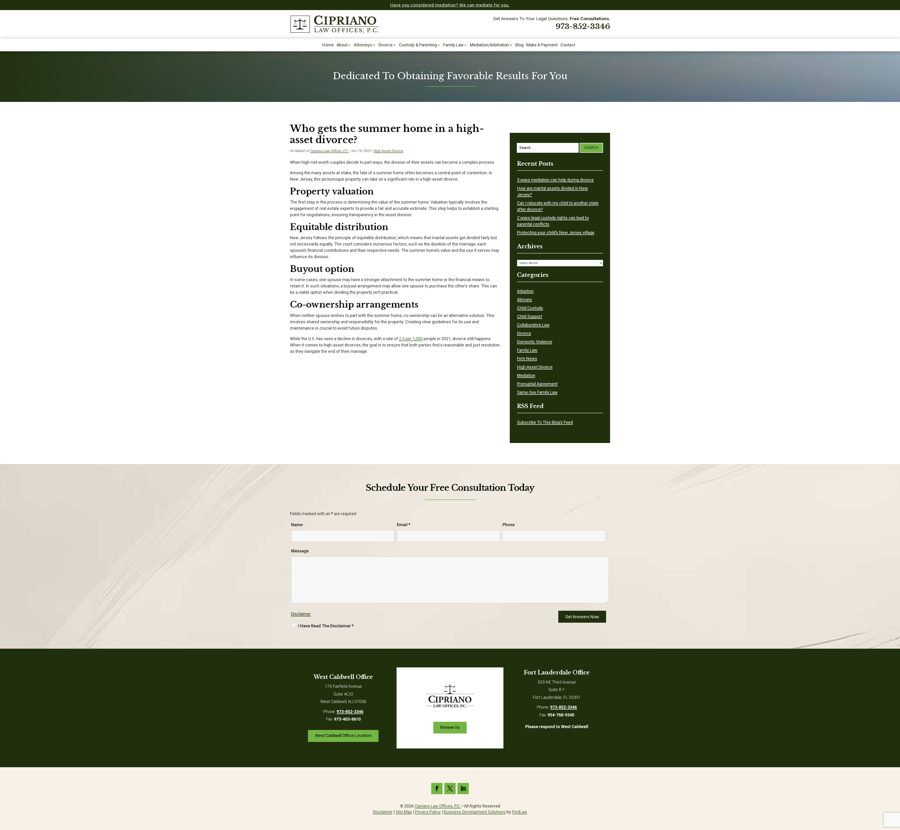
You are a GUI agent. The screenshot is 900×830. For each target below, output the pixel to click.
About (342, 45)
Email (403, 524)
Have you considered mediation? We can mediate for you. (450, 5)
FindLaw (519, 811)
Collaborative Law (533, 324)
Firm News (527, 358)
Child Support (529, 316)
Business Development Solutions (475, 811)
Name (297, 524)
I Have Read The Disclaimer (326, 625)
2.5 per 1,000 (411, 338)
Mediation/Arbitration (489, 45)
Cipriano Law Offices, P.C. (329, 151)
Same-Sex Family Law (537, 392)
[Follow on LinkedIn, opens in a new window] (463, 788)
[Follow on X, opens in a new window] (450, 788)
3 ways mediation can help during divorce (555, 179)
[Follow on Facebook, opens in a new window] (436, 788)
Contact (567, 45)
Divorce (386, 45)
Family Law (453, 45)
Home (328, 45)
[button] (895, 796)
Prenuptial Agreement (537, 383)
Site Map (404, 811)
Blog (519, 45)
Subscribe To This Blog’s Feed (545, 422)
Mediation (526, 375)
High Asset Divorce (388, 151)
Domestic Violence (534, 341)
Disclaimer (301, 613)
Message (300, 550)
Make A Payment (542, 45)
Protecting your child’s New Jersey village (555, 232)
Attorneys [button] (363, 45)
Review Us (450, 727)
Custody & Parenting (418, 45)
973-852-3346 (583, 26)
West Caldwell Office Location (343, 736)
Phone (508, 524)
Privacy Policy (428, 811)
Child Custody (530, 307)
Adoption (525, 291)
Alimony (524, 299)
